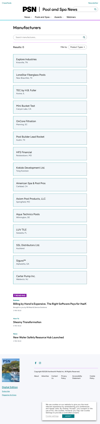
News (27, 17)
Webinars (71, 17)
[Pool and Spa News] (50, 9)
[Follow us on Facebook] (35, 362)
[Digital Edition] (11, 381)
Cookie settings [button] (52, 416)
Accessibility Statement (77, 377)
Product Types (76, 47)
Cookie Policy (92, 377)
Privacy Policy (64, 377)
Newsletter (93, 3)
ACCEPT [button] (68, 416)
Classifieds (6, 3)
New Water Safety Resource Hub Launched (38, 337)
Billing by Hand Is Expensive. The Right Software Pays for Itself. (50, 303)
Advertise (45, 376)
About (36, 376)
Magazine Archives (9, 395)
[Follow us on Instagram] (40, 362)
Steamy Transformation (27, 322)
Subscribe (6, 391)
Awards (58, 17)
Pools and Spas (42, 17)
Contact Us (54, 377)
